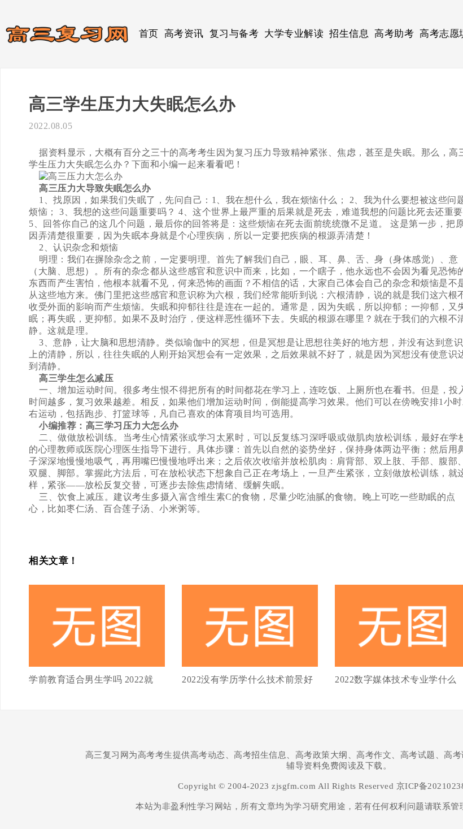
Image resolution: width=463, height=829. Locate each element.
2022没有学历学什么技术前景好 (247, 679)
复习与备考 (234, 33)
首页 (149, 33)
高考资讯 (184, 33)
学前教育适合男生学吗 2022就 (91, 679)
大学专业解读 (294, 33)
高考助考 (394, 33)
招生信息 (349, 33)
